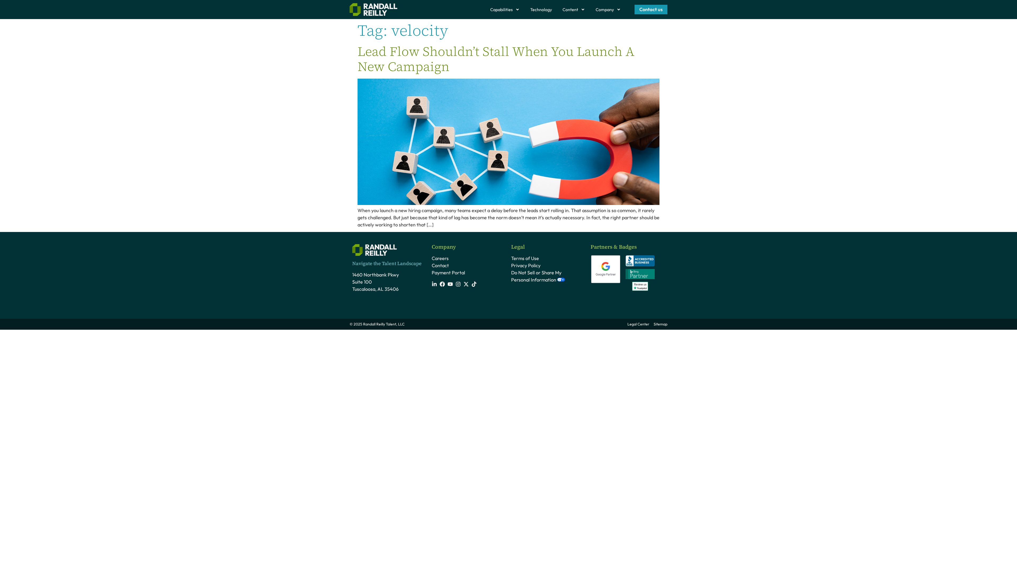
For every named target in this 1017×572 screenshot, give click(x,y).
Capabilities (501, 9)
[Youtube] (450, 284)
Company (605, 9)
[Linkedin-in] (434, 284)
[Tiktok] (474, 284)
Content (570, 9)
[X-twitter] (466, 284)
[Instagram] (458, 284)
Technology (541, 9)
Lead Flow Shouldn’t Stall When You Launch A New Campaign (496, 59)
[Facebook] (442, 284)
